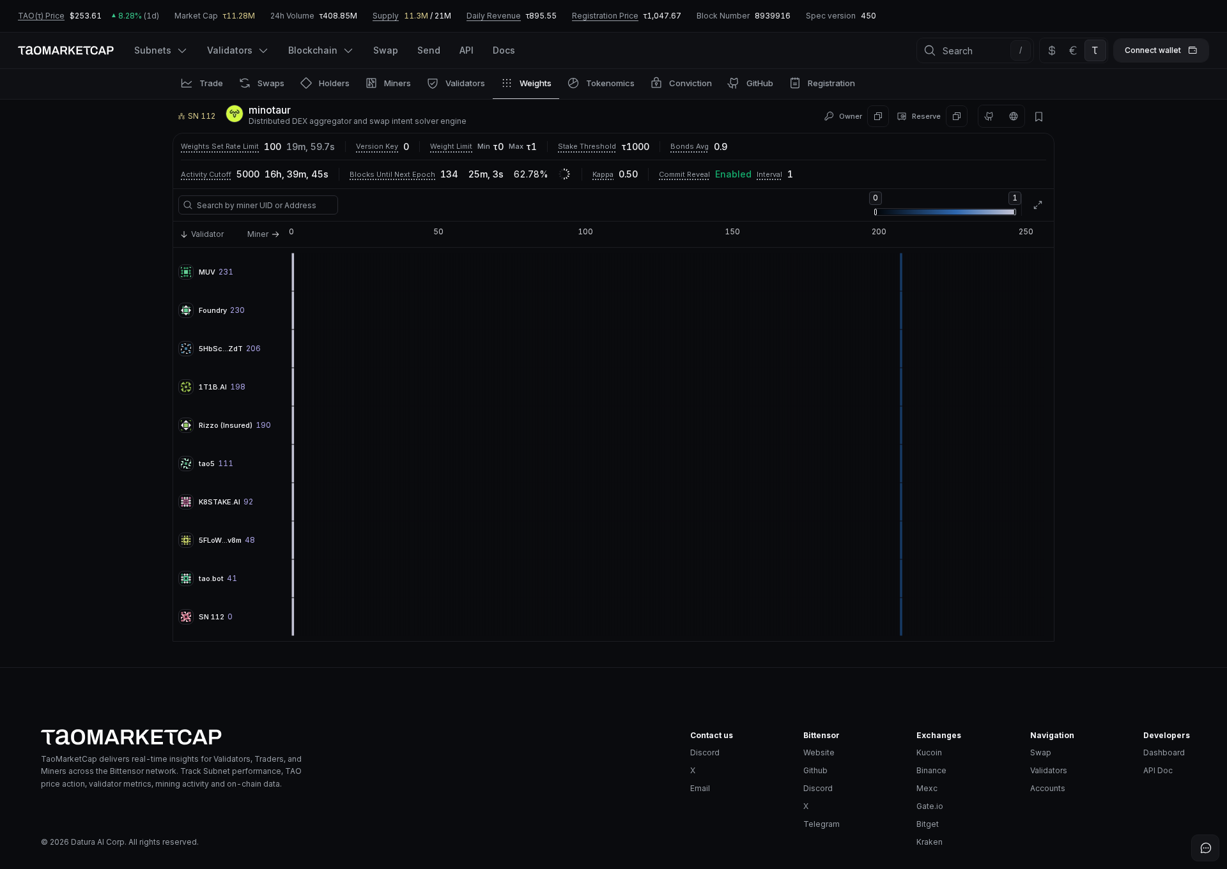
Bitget (927, 824)
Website (819, 752)
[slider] (875, 212)
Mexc (927, 788)
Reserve (926, 116)
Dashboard (1164, 752)
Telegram (821, 824)
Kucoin (929, 752)
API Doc (1158, 770)
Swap (1040, 752)
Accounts (1047, 788)
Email (700, 788)
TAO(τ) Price (41, 15)
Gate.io (929, 806)
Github (815, 770)
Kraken (929, 842)
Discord (705, 752)
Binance (931, 770)
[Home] (355, 737)
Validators (1048, 770)
